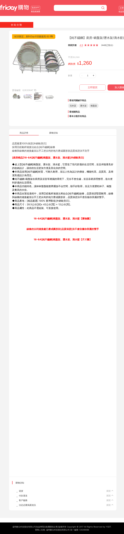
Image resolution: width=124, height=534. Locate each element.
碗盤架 (94, 105)
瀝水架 (83, 105)
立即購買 (92, 87)
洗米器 (73, 105)
